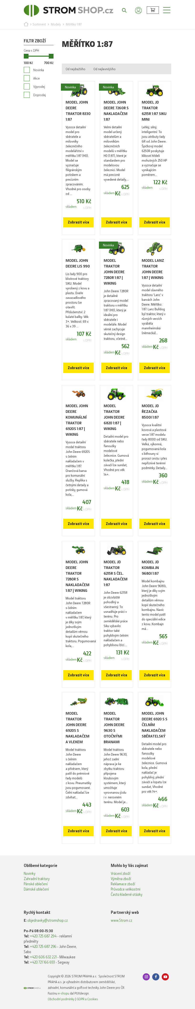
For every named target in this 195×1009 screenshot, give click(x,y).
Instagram (146, 976)
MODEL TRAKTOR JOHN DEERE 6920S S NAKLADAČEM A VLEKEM (77, 727)
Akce (36, 78)
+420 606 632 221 (43, 957)
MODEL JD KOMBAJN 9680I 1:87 (150, 568)
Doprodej (39, 95)
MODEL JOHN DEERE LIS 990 (78, 263)
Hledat (122, 10)
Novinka (38, 70)
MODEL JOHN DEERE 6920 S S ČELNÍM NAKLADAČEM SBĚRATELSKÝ (154, 724)
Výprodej (39, 87)
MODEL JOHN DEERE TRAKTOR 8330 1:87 (78, 111)
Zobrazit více (78, 222)
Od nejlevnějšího (104, 69)
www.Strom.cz (121, 920)
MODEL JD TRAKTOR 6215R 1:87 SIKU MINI (154, 111)
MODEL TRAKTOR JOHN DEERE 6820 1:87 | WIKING (114, 417)
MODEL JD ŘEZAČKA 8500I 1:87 (150, 412)
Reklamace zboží (123, 884)
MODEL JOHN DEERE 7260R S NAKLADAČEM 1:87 (116, 111)
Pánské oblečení (36, 884)
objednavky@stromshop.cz (47, 920)
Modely (56, 24)
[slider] (26, 56)
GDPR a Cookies (87, 999)
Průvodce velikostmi (125, 889)
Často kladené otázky (126, 894)
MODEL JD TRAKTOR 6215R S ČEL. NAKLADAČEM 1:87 (115, 573)
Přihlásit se (138, 10)
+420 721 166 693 (42, 962)
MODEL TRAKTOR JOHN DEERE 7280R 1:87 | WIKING (114, 272)
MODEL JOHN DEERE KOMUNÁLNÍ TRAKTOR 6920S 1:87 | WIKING (77, 420)
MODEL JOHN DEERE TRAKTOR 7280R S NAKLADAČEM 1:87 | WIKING (77, 576)
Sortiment (39, 24)
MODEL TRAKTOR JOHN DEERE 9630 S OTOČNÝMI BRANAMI (114, 727)
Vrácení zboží (120, 873)
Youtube (165, 976)
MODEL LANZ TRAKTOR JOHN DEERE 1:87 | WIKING (153, 269)
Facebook (155, 976)
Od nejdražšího (75, 69)
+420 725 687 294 (43, 936)
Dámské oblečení (36, 889)
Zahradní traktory (37, 879)
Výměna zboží (121, 879)
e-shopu (63, 993)
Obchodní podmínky (61, 999)
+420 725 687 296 (43, 947)
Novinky (29, 873)
